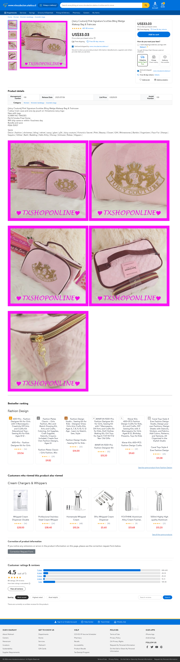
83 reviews (89, 28)
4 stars (39, 573)
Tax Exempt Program (81, 652)
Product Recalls (80, 648)
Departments (12, 12)
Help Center (88, 622)
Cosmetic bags (40, 17)
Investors (6, 645)
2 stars (39, 579)
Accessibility (79, 645)
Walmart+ (42, 645)
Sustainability (7, 648)
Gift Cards (42, 648)
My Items (95, 12)
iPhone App (150, 634)
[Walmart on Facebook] (147, 647)
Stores (40, 638)
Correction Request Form (21, 551)
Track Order (105, 622)
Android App (150, 638)
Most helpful (53, 597)
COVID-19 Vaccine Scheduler (85, 634)
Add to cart (154, 34)
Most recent (21, 597)
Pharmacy (76, 12)
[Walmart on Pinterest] (161, 647)
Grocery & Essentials (45, 12)
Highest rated (37, 597)
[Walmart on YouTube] (156, 647)
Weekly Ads (121, 622)
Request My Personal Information (122, 645)
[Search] (146, 5)
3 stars (39, 576)
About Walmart (8, 634)
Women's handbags (26, 17)
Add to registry (162, 80)
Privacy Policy (115, 638)
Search (167, 597)
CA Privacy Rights (116, 641)
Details (157, 75)
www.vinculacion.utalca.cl (98, 46)
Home (10, 17)
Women (16, 17)
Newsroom (7, 641)
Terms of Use (115, 634)
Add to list (146, 80)
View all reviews (16, 589)
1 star (40, 582)
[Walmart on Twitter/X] (151, 647)
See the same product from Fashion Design (155, 467)
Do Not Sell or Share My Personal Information (136, 659)
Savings (32, 12)
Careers (86, 12)
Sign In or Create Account (67, 622)
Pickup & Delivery (63, 12)
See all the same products (162, 534)
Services (23, 12)
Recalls (76, 641)
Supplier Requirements (11, 652)
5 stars (39, 570)
